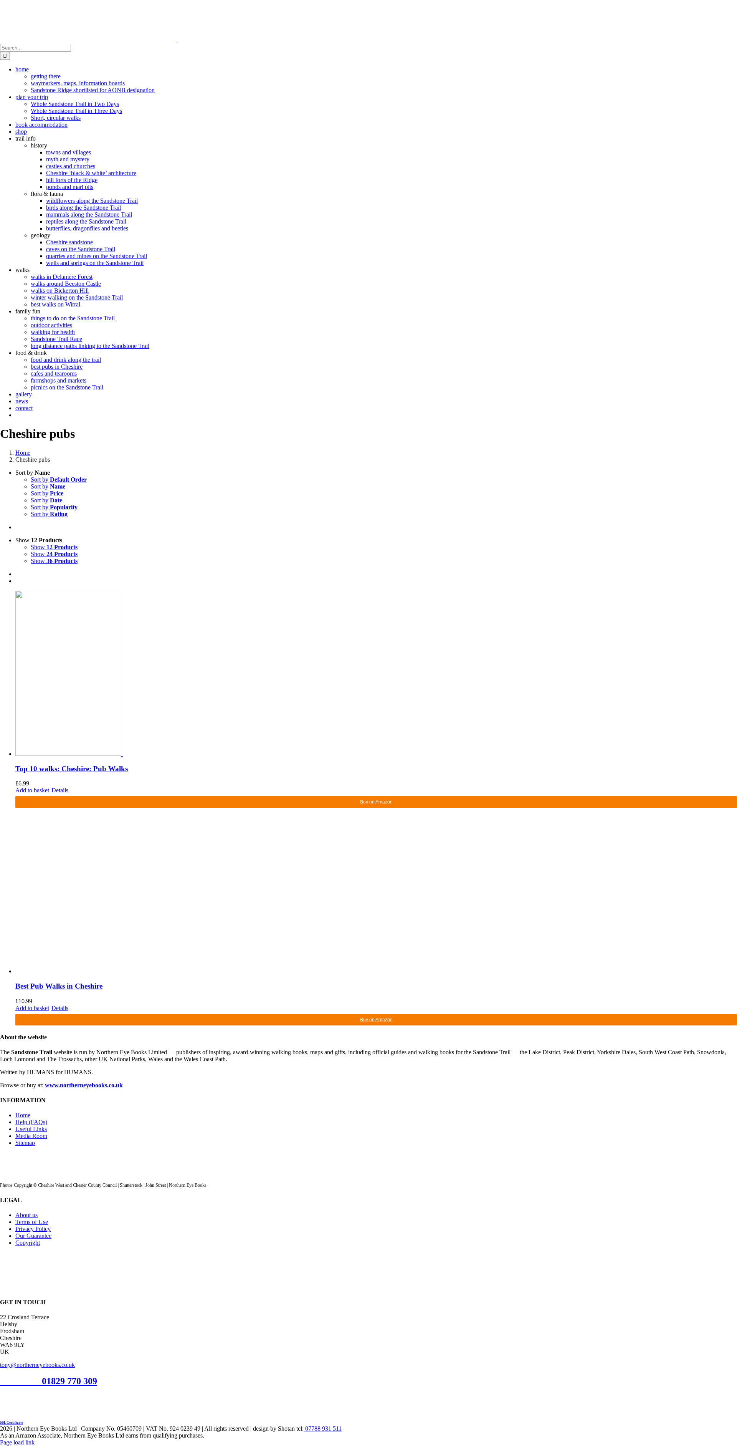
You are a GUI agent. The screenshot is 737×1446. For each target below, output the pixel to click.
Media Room (31, 1136)
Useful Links (31, 1129)
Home (22, 1115)
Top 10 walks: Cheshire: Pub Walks (71, 769)
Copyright (27, 1242)
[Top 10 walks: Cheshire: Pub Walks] (376, 674)
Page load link (17, 1442)
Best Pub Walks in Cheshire (58, 986)
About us (26, 1215)
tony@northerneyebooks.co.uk (37, 1365)
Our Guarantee (33, 1235)
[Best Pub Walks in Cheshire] (376, 891)
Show (54, 547)
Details (59, 790)
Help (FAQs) (31, 1122)
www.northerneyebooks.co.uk (84, 1085)
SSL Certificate (11, 1422)
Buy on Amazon (376, 802)
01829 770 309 (69, 1381)
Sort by (59, 479)
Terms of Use (31, 1222)
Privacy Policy (33, 1229)
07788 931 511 (323, 1428)
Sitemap (25, 1143)
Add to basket (32, 790)
